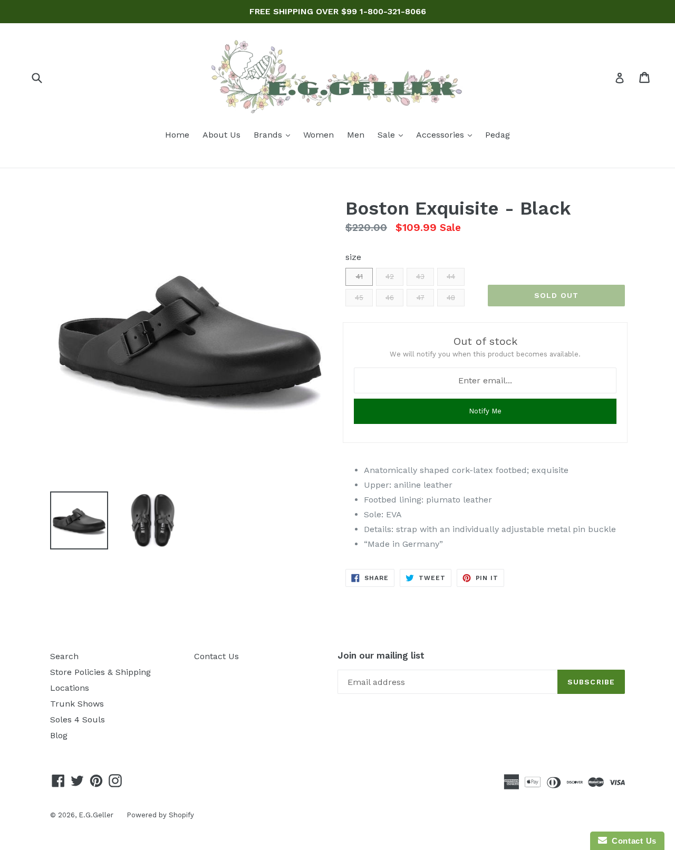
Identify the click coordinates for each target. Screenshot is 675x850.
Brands (274, 134)
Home (177, 135)
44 (451, 277)
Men (355, 135)
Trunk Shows (77, 704)
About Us (221, 135)
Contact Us (216, 656)
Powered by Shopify (160, 815)
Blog (59, 735)
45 (359, 298)
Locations (69, 688)
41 (359, 277)
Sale (393, 134)
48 (451, 298)
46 (389, 298)
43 (420, 277)
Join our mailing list (381, 655)
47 (421, 298)
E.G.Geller (96, 815)
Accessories (446, 134)
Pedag (497, 135)
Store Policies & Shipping (100, 672)
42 (389, 277)
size (353, 257)
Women (318, 135)
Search (64, 656)
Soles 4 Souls (77, 719)
